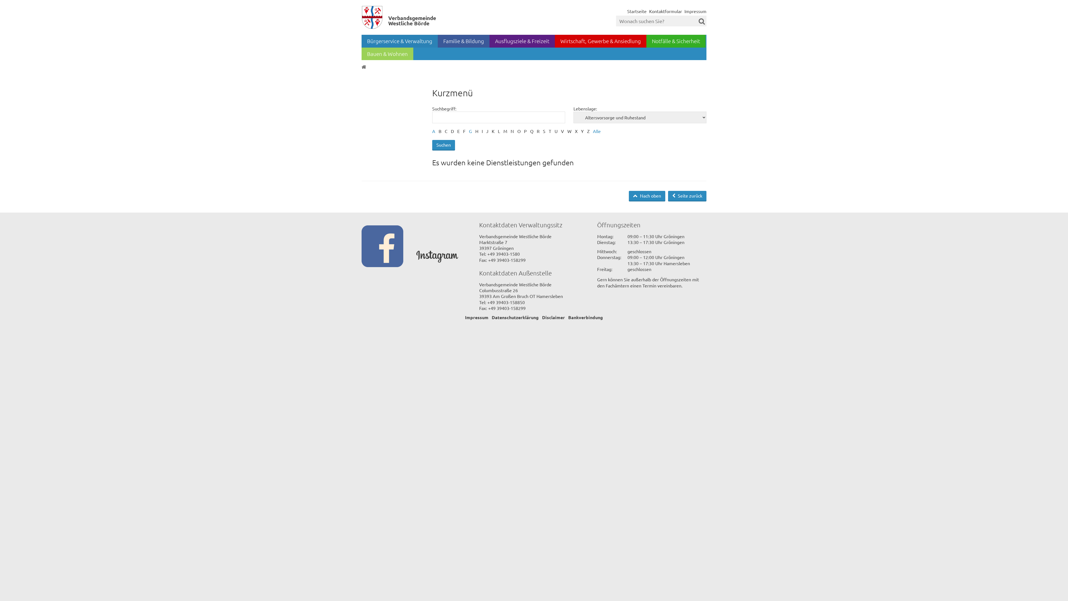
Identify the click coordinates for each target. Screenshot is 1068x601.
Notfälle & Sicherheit (676, 41)
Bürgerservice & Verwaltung (399, 41)
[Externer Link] (389, 246)
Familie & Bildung (463, 41)
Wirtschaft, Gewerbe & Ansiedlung (600, 41)
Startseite (637, 11)
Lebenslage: (585, 108)
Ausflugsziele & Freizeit (522, 41)
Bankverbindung (585, 317)
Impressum (695, 11)
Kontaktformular (665, 11)
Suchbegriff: (444, 108)
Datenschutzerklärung (515, 317)
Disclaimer (553, 317)
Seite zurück (689, 195)
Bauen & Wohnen (387, 53)
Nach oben (650, 195)
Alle (597, 131)
